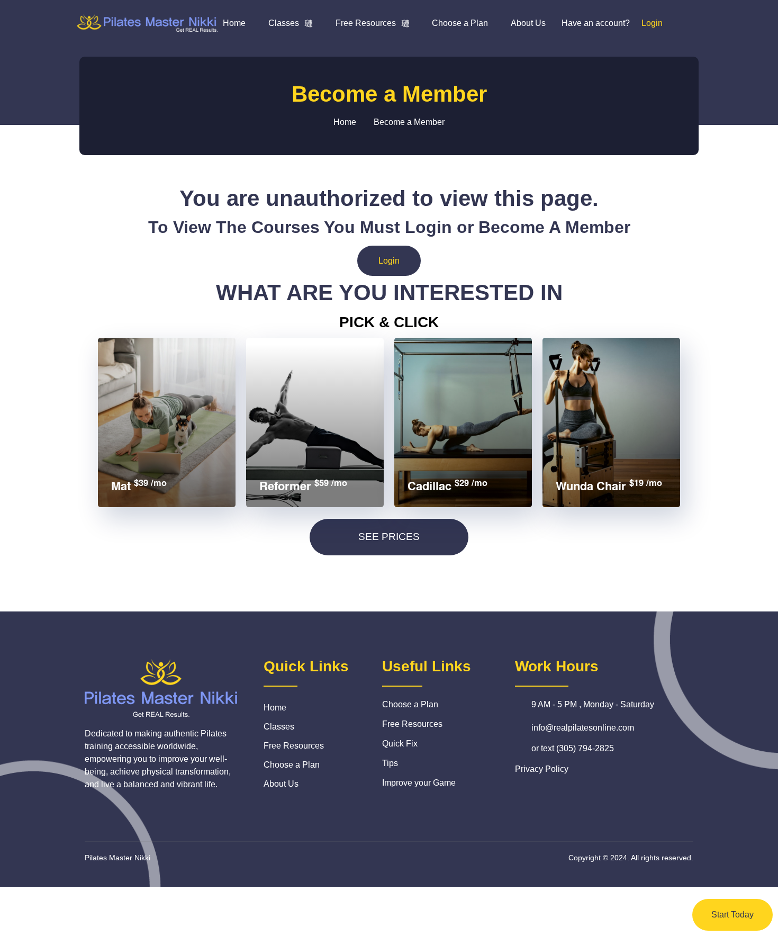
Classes (283, 23)
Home (234, 23)
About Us (528, 23)
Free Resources (366, 23)
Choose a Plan (460, 23)
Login (389, 260)
